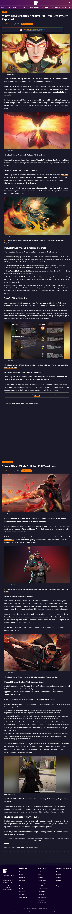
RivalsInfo (65, 744)
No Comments (27, 470)
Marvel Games (16, 403)
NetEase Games (33, 403)
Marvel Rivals (24, 403)
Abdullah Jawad (6, 24)
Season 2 (8, 526)
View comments (28, 24)
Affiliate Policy (37, 396)
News (4, 11)
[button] (3, 2)
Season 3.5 (35, 821)
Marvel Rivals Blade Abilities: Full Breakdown (29, 155)
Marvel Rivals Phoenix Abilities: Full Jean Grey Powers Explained (35, 677)
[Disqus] (36, 432)
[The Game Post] (36, 3)
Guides (5, 462)
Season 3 (51, 86)
